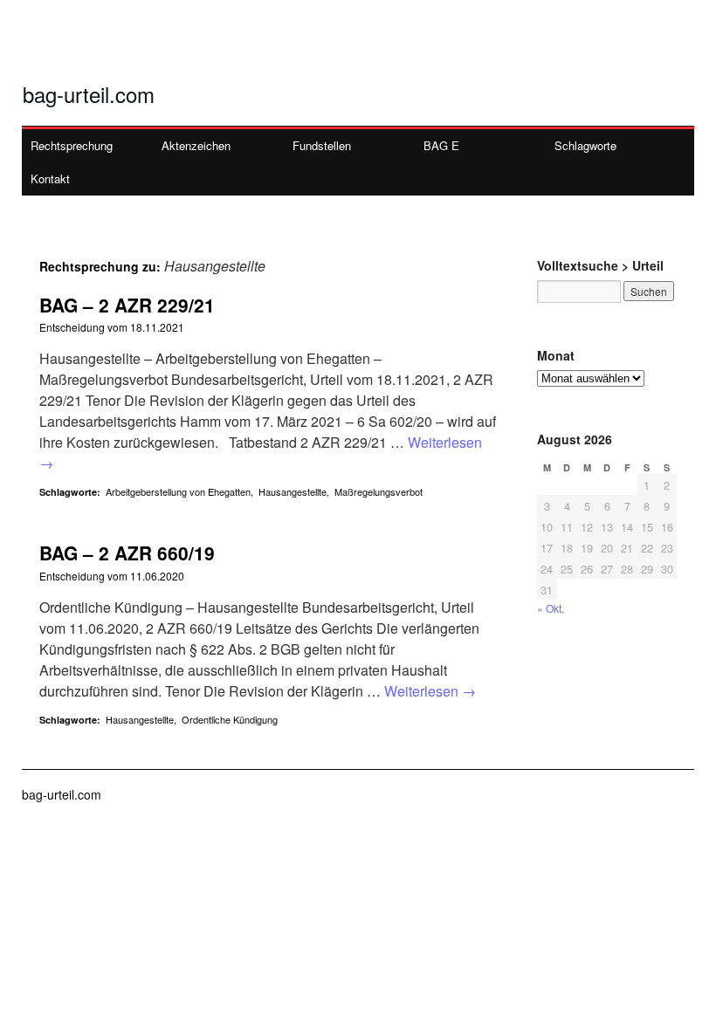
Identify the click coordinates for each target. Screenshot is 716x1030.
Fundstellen (322, 145)
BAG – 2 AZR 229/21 (127, 305)
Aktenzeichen (196, 145)
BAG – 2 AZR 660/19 (127, 552)
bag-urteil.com (89, 94)
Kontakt (50, 178)
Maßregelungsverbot (378, 491)
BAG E (441, 145)
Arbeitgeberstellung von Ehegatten (178, 491)
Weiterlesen (430, 691)
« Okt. (550, 608)
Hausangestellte (292, 491)
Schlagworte (585, 145)
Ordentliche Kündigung (230, 719)
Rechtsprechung (72, 145)
